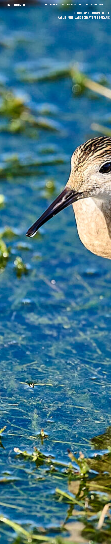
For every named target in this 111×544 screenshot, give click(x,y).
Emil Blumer (16, 4)
